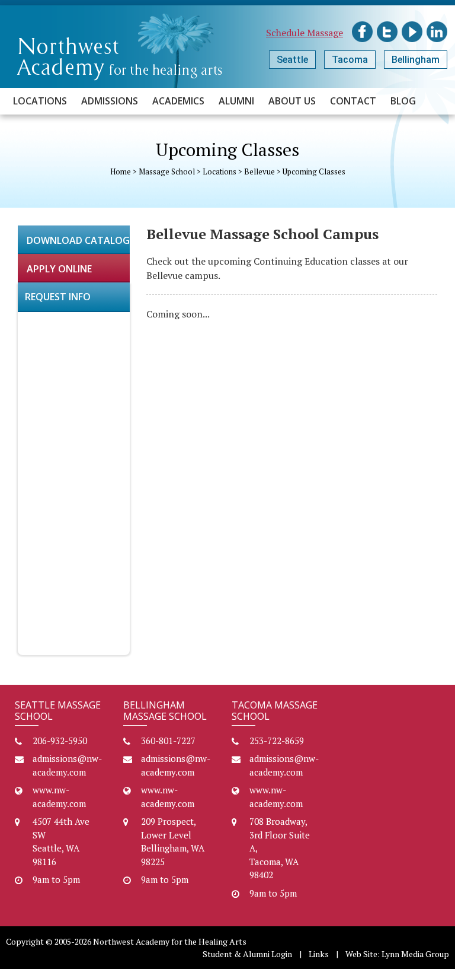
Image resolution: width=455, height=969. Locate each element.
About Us (292, 100)
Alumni (236, 100)
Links (319, 954)
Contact (353, 100)
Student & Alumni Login (247, 954)
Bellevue (259, 171)
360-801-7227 (168, 740)
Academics (178, 100)
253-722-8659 (276, 740)
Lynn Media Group (415, 954)
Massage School (167, 171)
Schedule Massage (304, 32)
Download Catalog (78, 240)
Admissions (109, 100)
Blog (403, 100)
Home (120, 171)
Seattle (292, 59)
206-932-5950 (60, 740)
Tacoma (350, 59)
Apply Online (59, 268)
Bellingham (416, 59)
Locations (40, 100)
